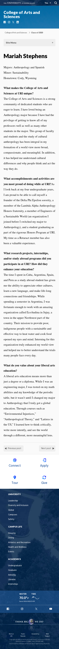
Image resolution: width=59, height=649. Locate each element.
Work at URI (11, 635)
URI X (36, 609)
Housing (11, 533)
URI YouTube (50, 609)
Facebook (5, 22)
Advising (12, 575)
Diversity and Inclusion (18, 505)
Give (44, 483)
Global (11, 510)
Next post (46, 448)
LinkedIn (17, 22)
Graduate (12, 570)
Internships (13, 584)
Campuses (12, 514)
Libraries (12, 579)
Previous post (14, 448)
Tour (15, 483)
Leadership (13, 501)
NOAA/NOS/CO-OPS (29, 601)
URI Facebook (8, 609)
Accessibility (35, 634)
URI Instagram (22, 609)
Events (11, 551)
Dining (11, 538)
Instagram (9, 22)
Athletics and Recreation (19, 542)
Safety (11, 519)
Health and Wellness (17, 547)
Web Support (47, 635)
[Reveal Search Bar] (55, 3)
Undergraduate (15, 565)
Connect (15, 465)
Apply (44, 465)
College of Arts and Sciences (22, 14)
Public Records (22, 635)
